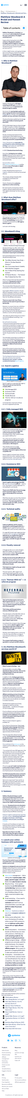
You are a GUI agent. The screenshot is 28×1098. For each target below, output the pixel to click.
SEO (10, 114)
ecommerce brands (9, 484)
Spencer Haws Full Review (13, 1006)
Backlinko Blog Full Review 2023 (14, 1022)
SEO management (13, 534)
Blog (2, 11)
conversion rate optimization (14, 459)
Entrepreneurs (10, 11)
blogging (5, 114)
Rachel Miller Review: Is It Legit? (14, 1016)
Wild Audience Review (11, 997)
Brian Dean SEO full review (13, 1028)
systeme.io (11, 988)
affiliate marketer (14, 290)
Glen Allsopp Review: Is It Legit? (14, 999)
